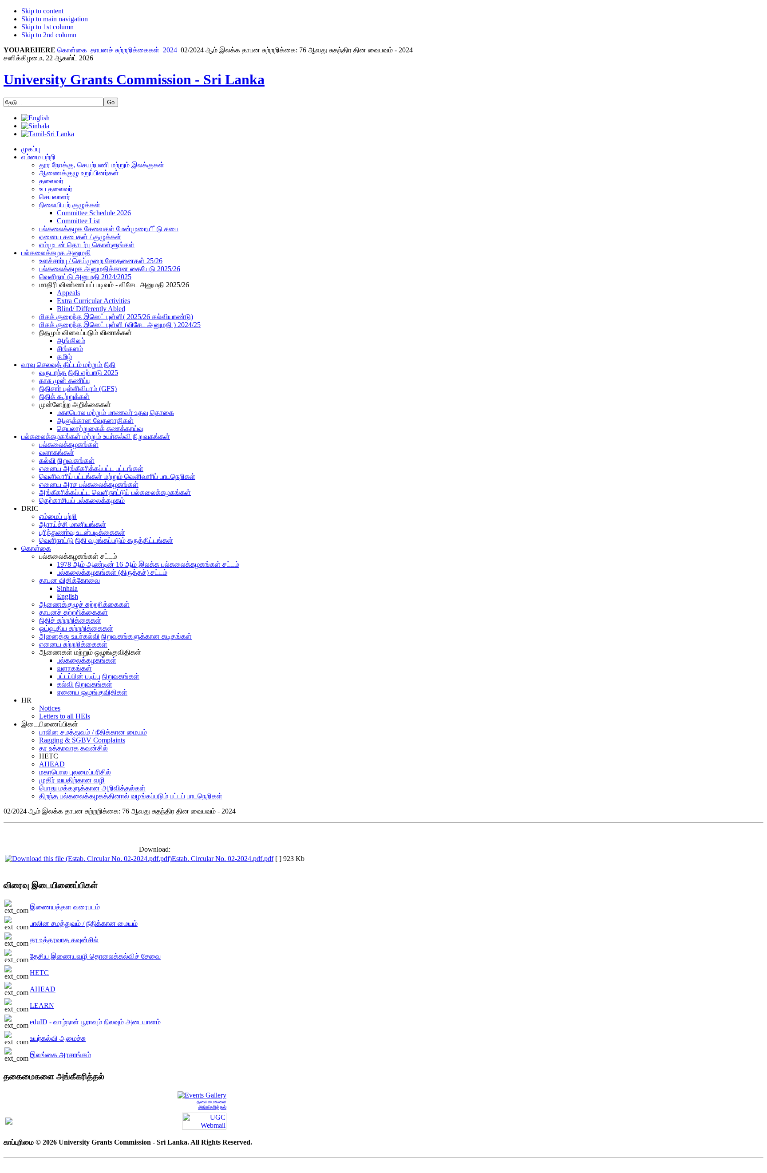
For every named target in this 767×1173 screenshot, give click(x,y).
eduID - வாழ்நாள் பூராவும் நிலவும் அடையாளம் (95, 1022)
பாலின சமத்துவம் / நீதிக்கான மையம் (84, 923)
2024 (170, 50)
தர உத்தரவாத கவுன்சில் (64, 940)
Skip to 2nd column (48, 35)
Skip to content (42, 11)
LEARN (42, 1005)
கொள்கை (72, 50)
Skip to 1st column (47, 27)
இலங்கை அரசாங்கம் (60, 1054)
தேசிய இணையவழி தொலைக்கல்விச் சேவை (95, 956)
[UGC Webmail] (204, 1120)
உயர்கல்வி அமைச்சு (58, 1038)
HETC (39, 972)
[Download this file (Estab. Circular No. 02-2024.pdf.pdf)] (88, 858)
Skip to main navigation (54, 19)
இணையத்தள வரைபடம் (65, 907)
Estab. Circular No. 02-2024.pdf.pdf (222, 858)
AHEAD (42, 989)
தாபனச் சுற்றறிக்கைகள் (125, 50)
